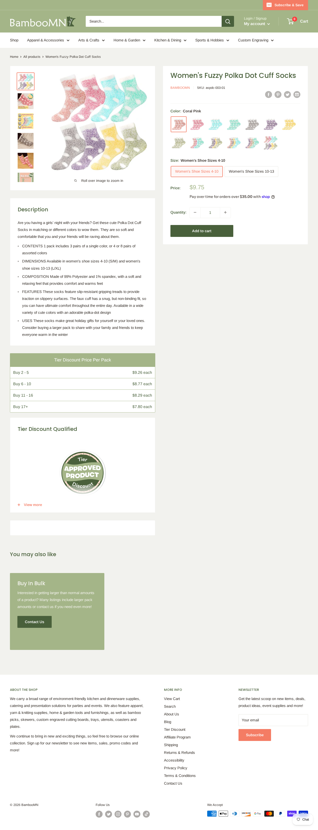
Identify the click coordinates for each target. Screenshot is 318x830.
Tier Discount (174, 729)
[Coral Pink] (179, 124)
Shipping (171, 745)
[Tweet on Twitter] (287, 94)
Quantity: (178, 212)
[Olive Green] (179, 143)
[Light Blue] (215, 124)
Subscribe (255, 735)
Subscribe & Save (289, 5)
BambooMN (180, 88)
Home (14, 57)
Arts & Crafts (88, 40)
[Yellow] (289, 124)
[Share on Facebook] (268, 94)
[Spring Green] (234, 124)
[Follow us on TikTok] (146, 814)
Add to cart (201, 230)
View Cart (172, 699)
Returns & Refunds (179, 752)
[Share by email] (296, 94)
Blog (167, 722)
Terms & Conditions (180, 775)
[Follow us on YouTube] (136, 814)
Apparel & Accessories (45, 40)
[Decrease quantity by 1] (195, 212)
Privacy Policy (175, 768)
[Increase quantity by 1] (225, 212)
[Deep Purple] (270, 124)
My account (255, 24)
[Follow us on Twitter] (108, 814)
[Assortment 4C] (234, 143)
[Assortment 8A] (270, 143)
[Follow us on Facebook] (99, 814)
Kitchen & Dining (167, 40)
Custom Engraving (253, 40)
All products (31, 57)
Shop (14, 40)
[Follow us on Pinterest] (127, 814)
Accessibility (174, 760)
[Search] (228, 21)
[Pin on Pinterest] (278, 94)
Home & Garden (127, 40)
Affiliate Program (177, 737)
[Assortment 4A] (197, 143)
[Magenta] (197, 124)
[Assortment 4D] (252, 143)
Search (170, 706)
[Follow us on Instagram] (118, 814)
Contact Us (173, 783)
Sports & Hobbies (209, 40)
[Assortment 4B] (215, 143)
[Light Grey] (252, 124)
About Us (171, 714)
